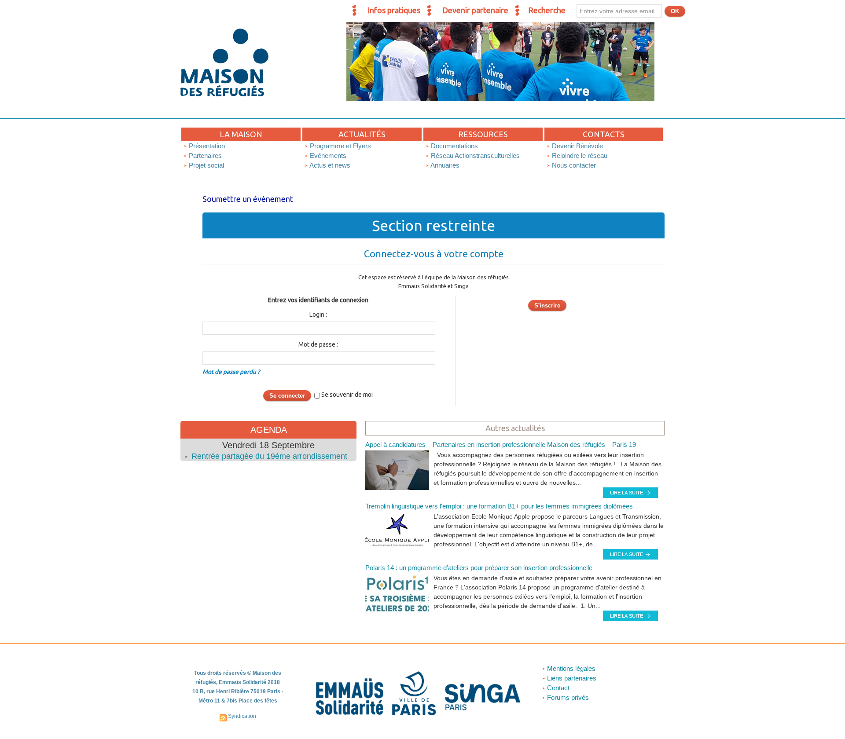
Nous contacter (573, 165)
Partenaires (204, 155)
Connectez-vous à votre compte (433, 253)
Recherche (547, 10)
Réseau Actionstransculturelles (474, 155)
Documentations (453, 146)
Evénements (327, 155)
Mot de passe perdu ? (231, 371)
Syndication (242, 716)
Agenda (268, 430)
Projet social (205, 165)
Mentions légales (570, 668)
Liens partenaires (570, 678)
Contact (557, 687)
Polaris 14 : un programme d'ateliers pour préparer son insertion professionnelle (478, 567)
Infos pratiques (393, 10)
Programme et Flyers (339, 146)
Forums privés (567, 697)
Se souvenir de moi (347, 394)
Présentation (206, 146)
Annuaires (444, 165)
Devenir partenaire (475, 10)
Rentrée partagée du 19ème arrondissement (269, 456)
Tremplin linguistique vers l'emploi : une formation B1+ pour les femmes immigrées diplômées (499, 506)
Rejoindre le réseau (578, 155)
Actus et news (329, 165)
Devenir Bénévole (576, 146)
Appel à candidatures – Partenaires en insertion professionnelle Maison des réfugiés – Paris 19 (500, 444)
